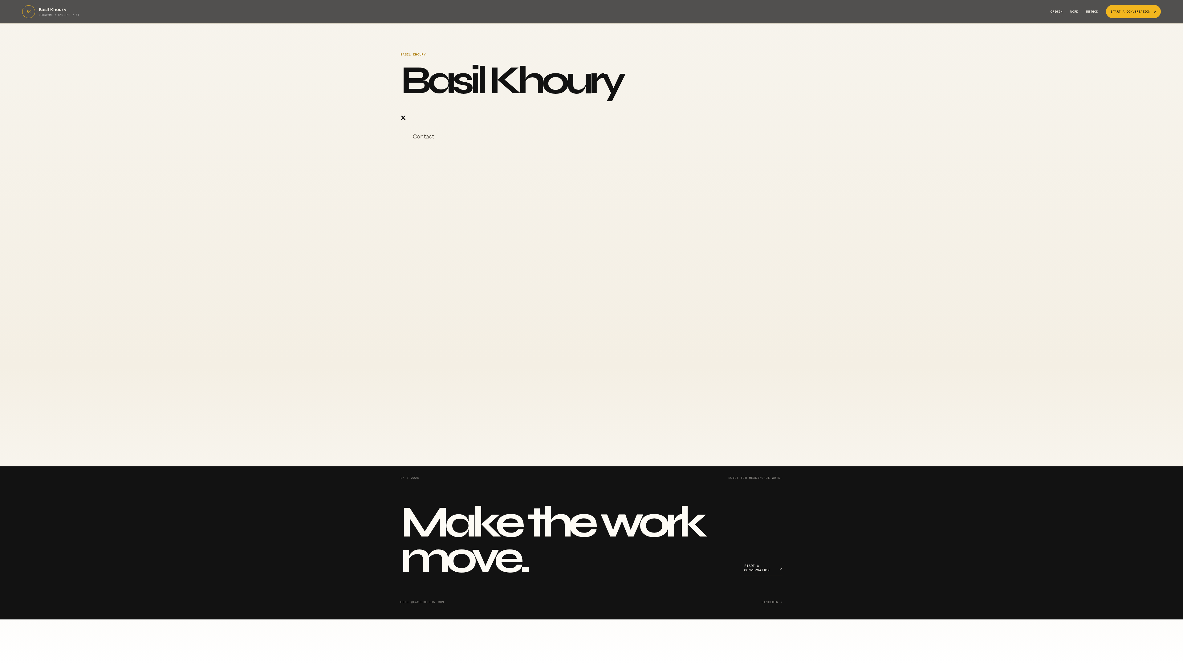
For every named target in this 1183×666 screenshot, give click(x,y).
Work (1074, 12)
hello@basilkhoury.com (422, 602)
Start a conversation (1133, 11)
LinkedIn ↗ (772, 602)
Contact (423, 136)
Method (1092, 12)
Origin (1056, 12)
